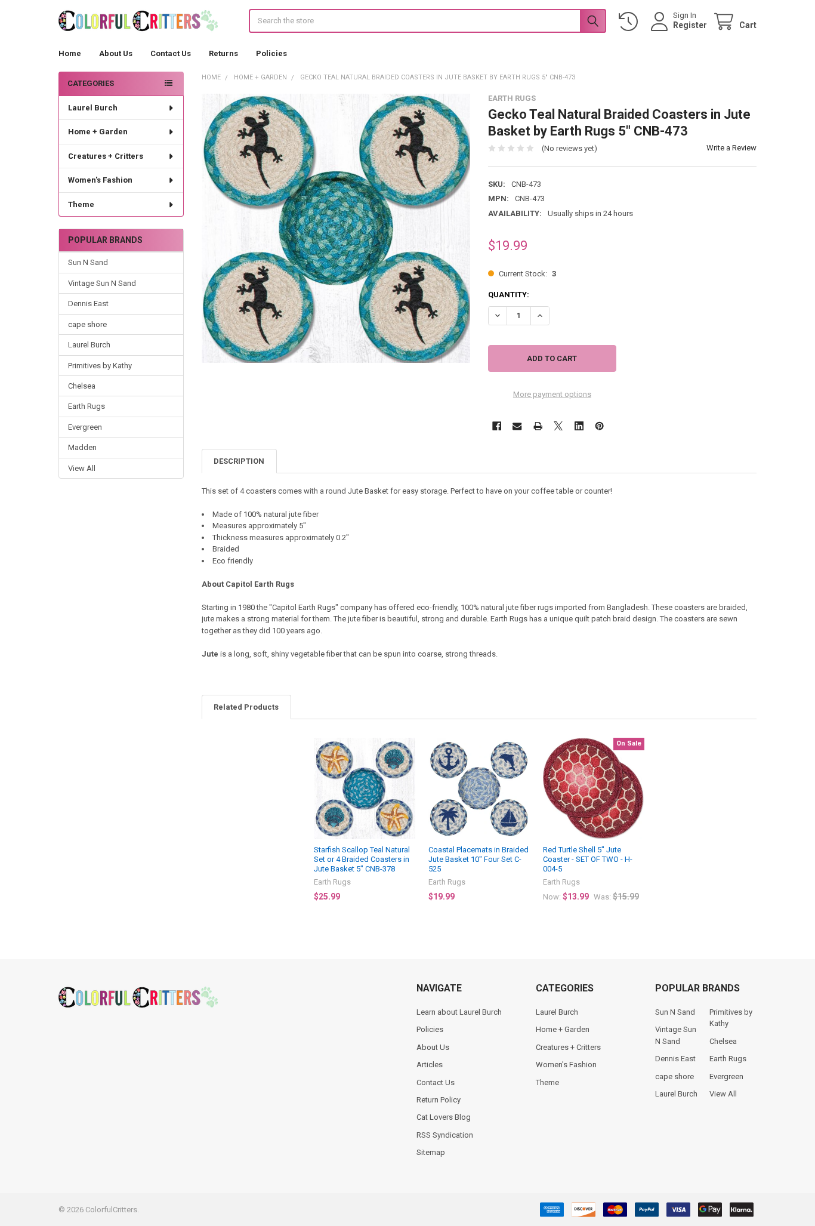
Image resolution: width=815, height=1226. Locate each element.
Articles (429, 1064)
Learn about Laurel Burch (459, 1012)
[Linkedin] (579, 426)
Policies (271, 53)
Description (239, 461)
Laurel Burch (93, 107)
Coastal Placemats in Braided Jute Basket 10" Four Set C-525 (478, 859)
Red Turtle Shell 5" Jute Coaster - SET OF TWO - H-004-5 (587, 859)
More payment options (552, 394)
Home (69, 53)
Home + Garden (98, 131)
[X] (558, 426)
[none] (336, 228)
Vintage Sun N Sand (102, 283)
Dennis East (88, 303)
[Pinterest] (599, 426)
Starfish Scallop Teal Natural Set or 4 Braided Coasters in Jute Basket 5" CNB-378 (362, 859)
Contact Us (170, 53)
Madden (82, 447)
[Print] (538, 426)
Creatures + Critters (105, 156)
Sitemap (430, 1152)
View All (81, 468)
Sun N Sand (88, 262)
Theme (81, 204)
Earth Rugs (86, 406)
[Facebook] (496, 426)
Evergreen (85, 427)
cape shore (87, 324)
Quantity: (508, 294)
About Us (115, 53)
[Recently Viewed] (631, 22)
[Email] (517, 426)
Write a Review (731, 147)
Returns (223, 53)
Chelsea (81, 385)
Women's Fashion (100, 179)
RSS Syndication (444, 1134)
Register (690, 25)
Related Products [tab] (246, 707)
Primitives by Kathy (100, 365)
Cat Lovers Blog (443, 1117)
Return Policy (438, 1099)
